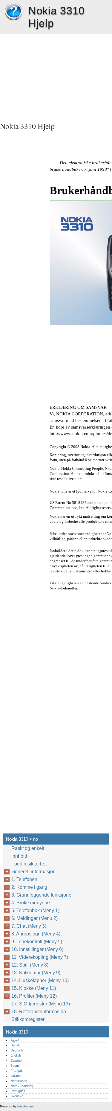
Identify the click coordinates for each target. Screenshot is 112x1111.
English (15, 1055)
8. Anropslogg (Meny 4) (35, 933)
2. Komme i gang (29, 887)
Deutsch (16, 1050)
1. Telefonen (24, 879)
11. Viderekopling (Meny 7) (39, 957)
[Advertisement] (56, 76)
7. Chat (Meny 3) (28, 926)
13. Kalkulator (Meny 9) (35, 972)
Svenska (16, 1096)
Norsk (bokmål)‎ (21, 1086)
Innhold (19, 856)
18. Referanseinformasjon (38, 1011)
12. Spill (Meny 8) (29, 964)
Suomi (14, 1065)
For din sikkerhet (29, 863)
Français (16, 1070)
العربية (14, 1040)
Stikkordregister (28, 1019)
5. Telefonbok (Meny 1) (35, 910)
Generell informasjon (33, 871)
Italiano (15, 1076)
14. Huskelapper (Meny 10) (40, 980)
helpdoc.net (25, 1106)
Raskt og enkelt (27, 848)
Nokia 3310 (13, 12)
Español (16, 1060)
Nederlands (18, 1081)
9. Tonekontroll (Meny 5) (36, 941)
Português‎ (17, 1091)
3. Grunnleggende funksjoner (42, 894)
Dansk (15, 1045)
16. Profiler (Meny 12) (34, 996)
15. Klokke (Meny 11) (33, 988)
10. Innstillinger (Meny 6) (37, 949)
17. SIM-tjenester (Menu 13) (40, 1003)
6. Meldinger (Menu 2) (34, 918)
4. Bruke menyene (30, 902)
